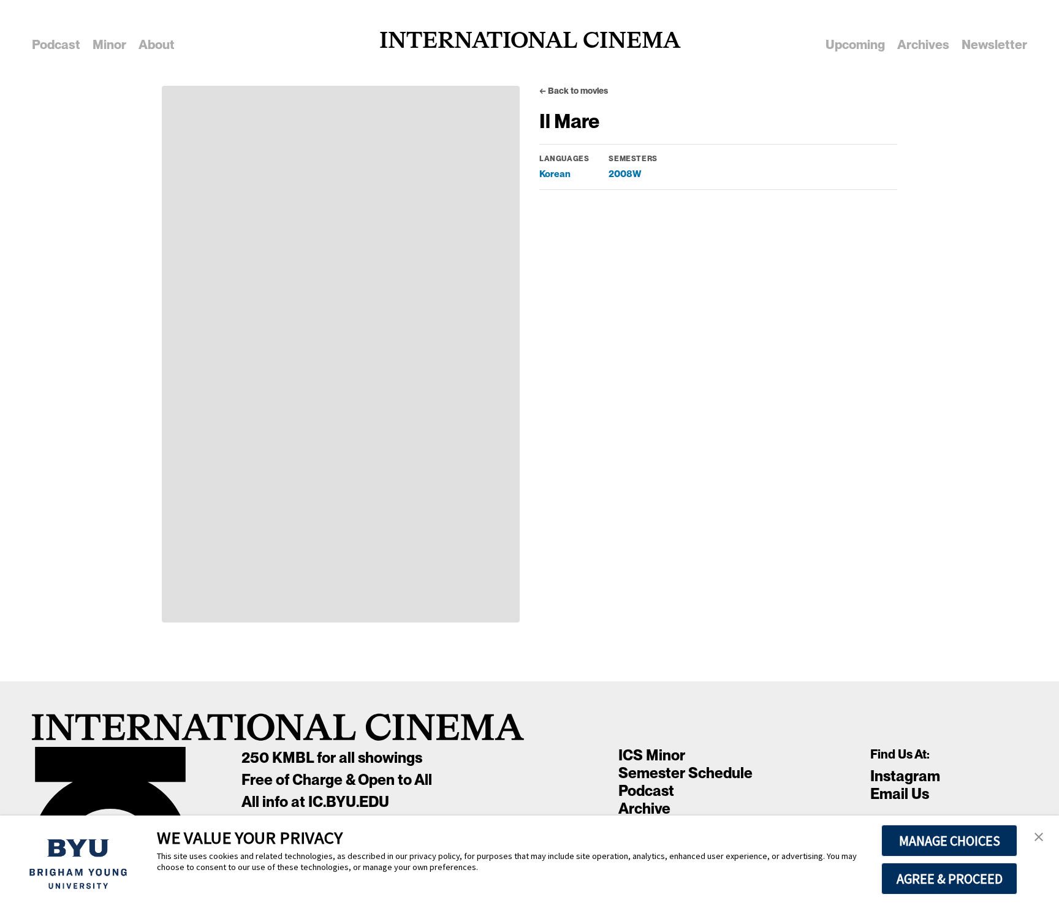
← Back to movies (573, 91)
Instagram (905, 776)
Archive (644, 808)
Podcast (646, 791)
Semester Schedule (685, 773)
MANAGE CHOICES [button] (949, 840)
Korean (555, 174)
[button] (1039, 837)
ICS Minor (651, 755)
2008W (625, 174)
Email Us (899, 794)
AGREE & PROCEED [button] (950, 878)
